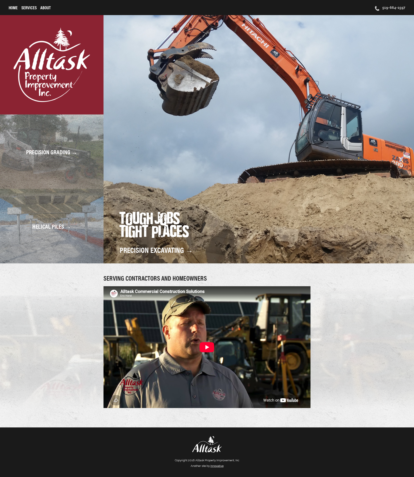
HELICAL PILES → (51, 226)
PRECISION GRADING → (51, 151)
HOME (13, 7)
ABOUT (45, 7)
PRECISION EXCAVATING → (156, 249)
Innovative (217, 466)
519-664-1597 (393, 8)
